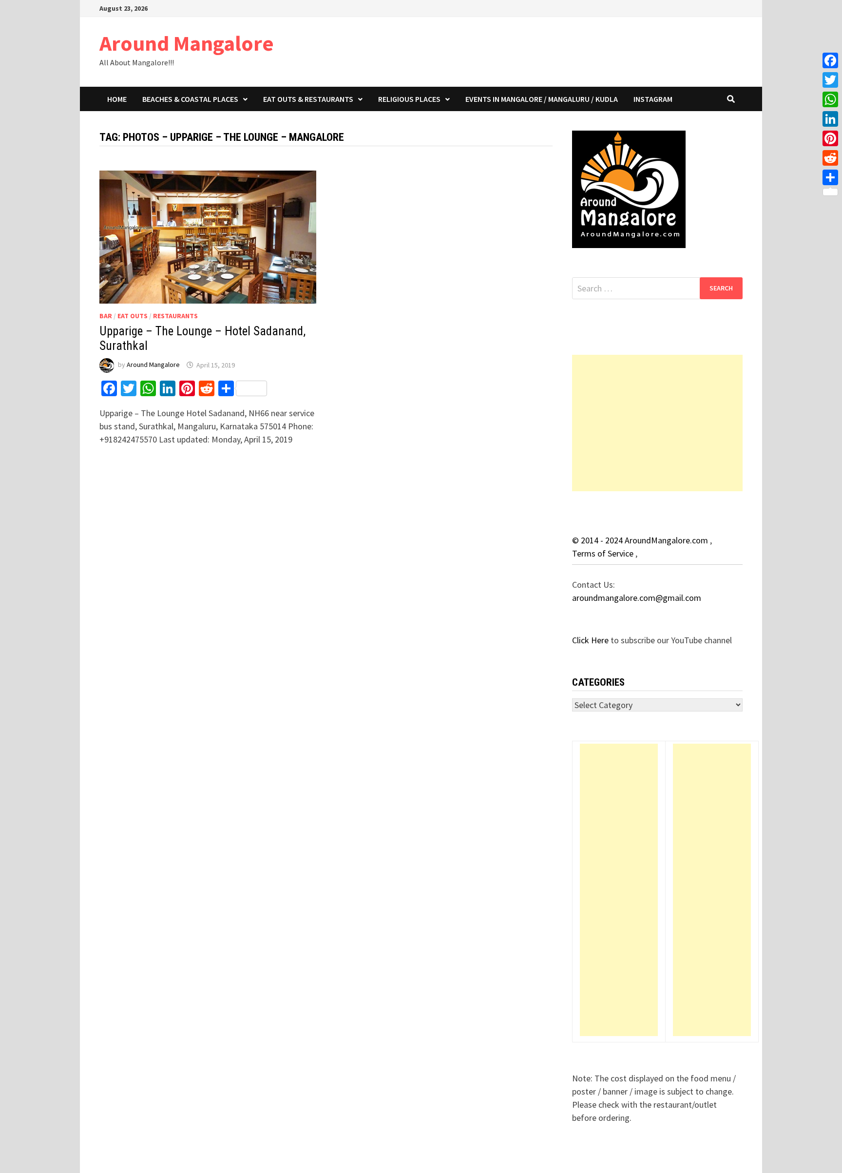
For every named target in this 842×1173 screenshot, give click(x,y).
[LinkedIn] (830, 119)
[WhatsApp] (830, 99)
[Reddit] (830, 158)
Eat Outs (132, 315)
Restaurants (175, 315)
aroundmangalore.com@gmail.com (636, 597)
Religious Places (409, 99)
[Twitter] (830, 80)
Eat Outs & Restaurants (308, 99)
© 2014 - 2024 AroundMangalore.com (641, 540)
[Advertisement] (657, 423)
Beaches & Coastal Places (190, 99)
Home (117, 99)
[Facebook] (830, 60)
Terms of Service (603, 553)
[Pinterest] (830, 138)
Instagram (652, 99)
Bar (105, 315)
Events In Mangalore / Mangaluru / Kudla (541, 99)
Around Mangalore (186, 43)
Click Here (591, 640)
